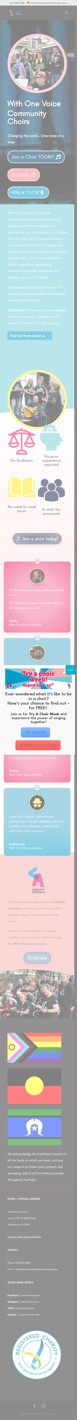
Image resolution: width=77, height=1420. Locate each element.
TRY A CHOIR (35, 732)
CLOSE (70, 670)
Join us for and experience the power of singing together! (38, 718)
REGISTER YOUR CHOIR (38, 745)
